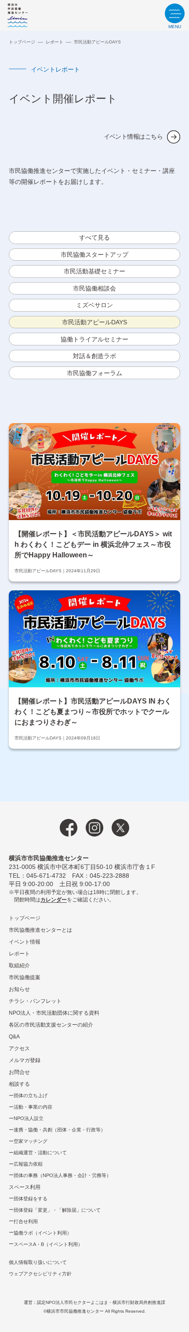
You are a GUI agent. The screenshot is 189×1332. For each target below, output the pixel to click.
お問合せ (19, 1072)
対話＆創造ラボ (94, 355)
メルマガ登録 (24, 1060)
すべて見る (94, 237)
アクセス (19, 1048)
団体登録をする (30, 1198)
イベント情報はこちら (133, 136)
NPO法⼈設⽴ (29, 1118)
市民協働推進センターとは (40, 930)
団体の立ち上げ (30, 1095)
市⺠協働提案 (24, 977)
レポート (54, 41)
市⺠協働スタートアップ (94, 254)
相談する (19, 1084)
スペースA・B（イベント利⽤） (48, 1244)
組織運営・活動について (40, 1152)
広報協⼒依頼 (28, 1164)
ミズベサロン (94, 305)
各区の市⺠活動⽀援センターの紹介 (51, 1025)
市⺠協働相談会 (94, 288)
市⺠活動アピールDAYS (94, 322)
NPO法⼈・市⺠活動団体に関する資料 (54, 1013)
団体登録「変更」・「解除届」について (57, 1210)
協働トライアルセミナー (94, 339)
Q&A (14, 1037)
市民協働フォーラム (94, 373)
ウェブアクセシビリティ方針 (40, 1273)
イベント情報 (24, 942)
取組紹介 (19, 965)
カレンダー (53, 900)
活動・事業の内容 (33, 1106)
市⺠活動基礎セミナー (94, 271)
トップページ (22, 41)
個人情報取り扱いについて (38, 1262)
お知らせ (19, 989)
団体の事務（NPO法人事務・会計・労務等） (62, 1175)
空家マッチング (30, 1141)
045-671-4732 (46, 875)
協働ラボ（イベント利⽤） (43, 1232)
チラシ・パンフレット (35, 1001)
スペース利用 (24, 1187)
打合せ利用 (26, 1221)
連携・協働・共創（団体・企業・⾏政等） (59, 1129)
